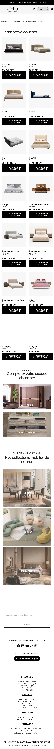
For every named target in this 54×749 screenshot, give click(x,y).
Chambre (16, 21)
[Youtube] (27, 646)
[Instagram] (36, 646)
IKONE (4, 66)
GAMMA (4, 348)
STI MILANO (32, 301)
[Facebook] (18, 646)
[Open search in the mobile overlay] (34, 9)
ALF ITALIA (32, 206)
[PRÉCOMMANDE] (52, 9)
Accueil (4, 21)
